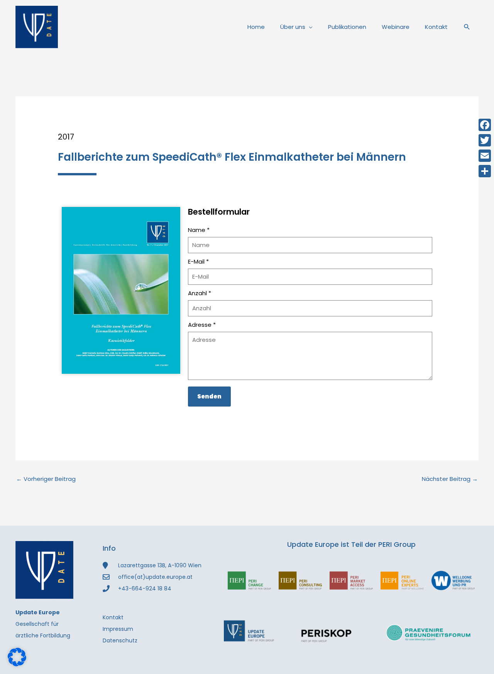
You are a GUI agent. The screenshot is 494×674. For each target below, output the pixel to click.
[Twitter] (484, 140)
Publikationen (347, 27)
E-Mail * (198, 261)
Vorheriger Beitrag (46, 479)
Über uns (292, 27)
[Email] (484, 155)
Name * (199, 230)
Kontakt (436, 27)
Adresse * (202, 325)
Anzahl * (199, 293)
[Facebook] (484, 125)
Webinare (395, 27)
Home (256, 27)
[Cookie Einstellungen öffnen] (17, 664)
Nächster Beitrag (450, 479)
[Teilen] (484, 171)
